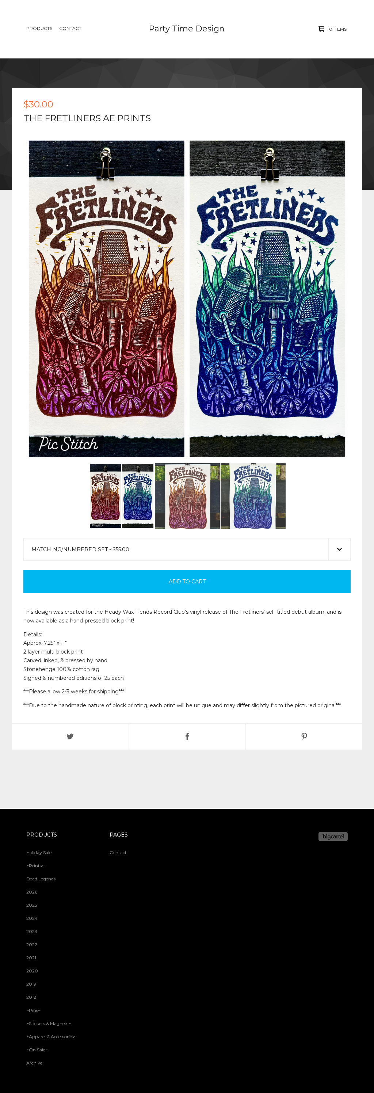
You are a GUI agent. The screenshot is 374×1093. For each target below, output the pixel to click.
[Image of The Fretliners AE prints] (121, 496)
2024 (32, 918)
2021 (31, 957)
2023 (31, 931)
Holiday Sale (38, 852)
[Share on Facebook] (187, 737)
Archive (34, 1063)
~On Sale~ (37, 1049)
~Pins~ (33, 1010)
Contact (70, 28)
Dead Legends (41, 878)
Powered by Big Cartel (333, 836)
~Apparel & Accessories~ (51, 1036)
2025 (31, 905)
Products (39, 28)
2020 (32, 971)
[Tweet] (70, 737)
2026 (31, 892)
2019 (31, 984)
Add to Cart (187, 581)
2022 (31, 944)
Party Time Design (187, 29)
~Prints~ (35, 865)
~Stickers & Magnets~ (48, 1023)
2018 (31, 997)
